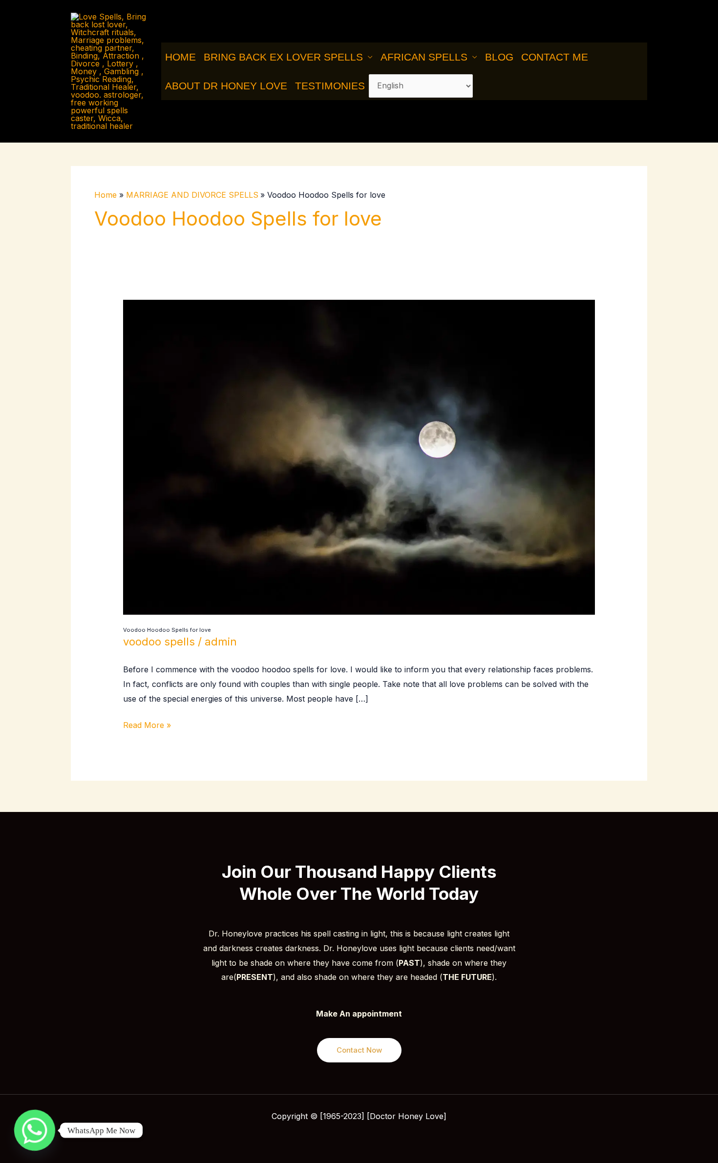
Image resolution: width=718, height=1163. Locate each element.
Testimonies (330, 85)
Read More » (147, 724)
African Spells (423, 56)
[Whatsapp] (34, 1130)
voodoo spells (159, 641)
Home (180, 56)
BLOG (499, 56)
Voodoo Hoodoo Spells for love (167, 629)
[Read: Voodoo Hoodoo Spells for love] (359, 456)
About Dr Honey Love (226, 85)
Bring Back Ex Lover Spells (283, 56)
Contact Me (554, 56)
